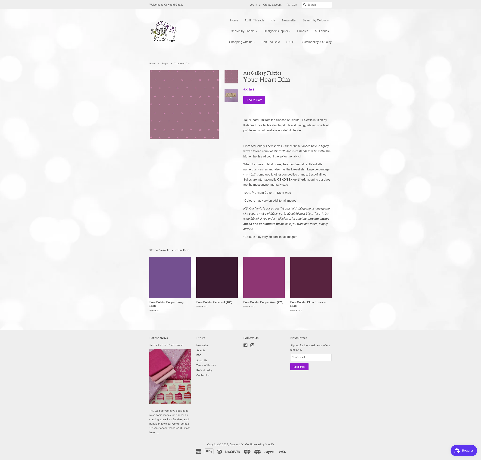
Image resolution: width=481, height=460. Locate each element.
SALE (290, 42)
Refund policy (204, 370)
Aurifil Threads (254, 20)
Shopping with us (241, 42)
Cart (294, 4)
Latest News (158, 338)
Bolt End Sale (271, 42)
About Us (201, 360)
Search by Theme (243, 31)
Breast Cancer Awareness (166, 345)
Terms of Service (206, 365)
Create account (272, 4)
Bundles (302, 31)
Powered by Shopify (262, 444)
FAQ (198, 355)
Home (234, 20)
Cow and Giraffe (239, 444)
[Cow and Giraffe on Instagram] (252, 346)
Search (200, 350)
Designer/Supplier (276, 31)
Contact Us (202, 375)
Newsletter (289, 20)
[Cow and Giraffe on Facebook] (245, 346)
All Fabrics (322, 31)
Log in (253, 4)
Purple (165, 63)
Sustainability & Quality (316, 42)
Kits (273, 20)
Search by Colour (315, 20)
